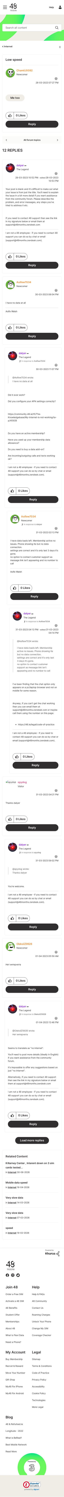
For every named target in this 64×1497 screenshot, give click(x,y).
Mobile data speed (16, 1182)
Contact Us (37, 1308)
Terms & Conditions (42, 1366)
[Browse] (5, 7)
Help (51, 7)
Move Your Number (15, 1372)
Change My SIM (40, 1328)
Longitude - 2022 (14, 1431)
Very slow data (14, 1197)
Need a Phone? (13, 1342)
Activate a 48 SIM (15, 1301)
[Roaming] (6, 140)
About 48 (10, 1328)
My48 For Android (15, 1393)
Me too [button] (15, 97)
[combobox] (32, 27)
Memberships (12, 1321)
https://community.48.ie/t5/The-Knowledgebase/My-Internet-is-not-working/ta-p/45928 (32, 417)
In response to (33, 361)
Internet (8, 46)
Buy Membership (14, 1359)
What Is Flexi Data (15, 1335)
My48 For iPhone (14, 1386)
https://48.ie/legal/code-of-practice (36, 724)
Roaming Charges (41, 1314)
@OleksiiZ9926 (20, 1030)
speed (9, 1227)
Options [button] (60, 47)
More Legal (37, 1407)
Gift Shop (10, 1379)
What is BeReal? (14, 1437)
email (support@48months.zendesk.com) (34, 740)
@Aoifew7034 (19, 377)
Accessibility (38, 1386)
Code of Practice (40, 1372)
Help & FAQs (38, 1294)
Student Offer (13, 1314)
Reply (32, 124)
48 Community (13, 7)
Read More (11, 1451)
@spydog (17, 869)
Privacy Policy (39, 1379)
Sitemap (36, 1359)
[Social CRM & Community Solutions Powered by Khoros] (52, 1252)
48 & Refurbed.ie (14, 1424)
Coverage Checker (41, 1335)
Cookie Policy (39, 1393)
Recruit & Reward (14, 1366)
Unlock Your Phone (41, 1321)
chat (34, 236)
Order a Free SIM (14, 1294)
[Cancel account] (57, 140)
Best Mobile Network (16, 1444)
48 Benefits (11, 1308)
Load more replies (32, 1140)
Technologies (38, 1400)
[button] (10, 115)
